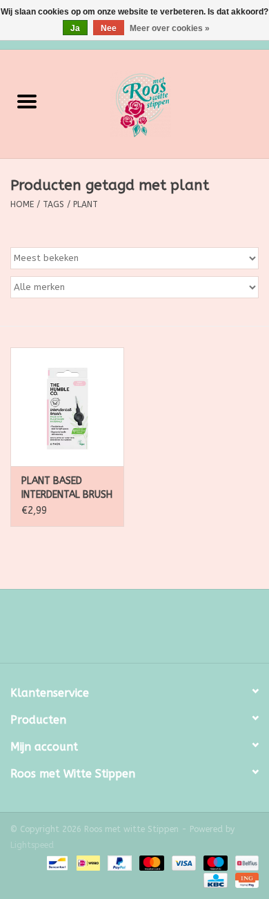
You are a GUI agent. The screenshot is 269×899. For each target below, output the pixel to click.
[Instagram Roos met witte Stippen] (147, 631)
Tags (53, 204)
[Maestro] (214, 862)
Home (22, 204)
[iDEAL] (87, 862)
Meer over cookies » (170, 28)
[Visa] (183, 862)
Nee (109, 28)
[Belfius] (244, 862)
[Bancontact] (56, 862)
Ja (75, 28)
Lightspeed (32, 845)
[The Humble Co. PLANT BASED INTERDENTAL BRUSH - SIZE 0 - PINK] (67, 407)
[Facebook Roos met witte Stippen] (122, 631)
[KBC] (214, 879)
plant (85, 204)
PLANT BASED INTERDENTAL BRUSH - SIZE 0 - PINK (66, 488)
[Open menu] (27, 101)
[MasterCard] (150, 862)
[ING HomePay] (244, 879)
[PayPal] (118, 862)
